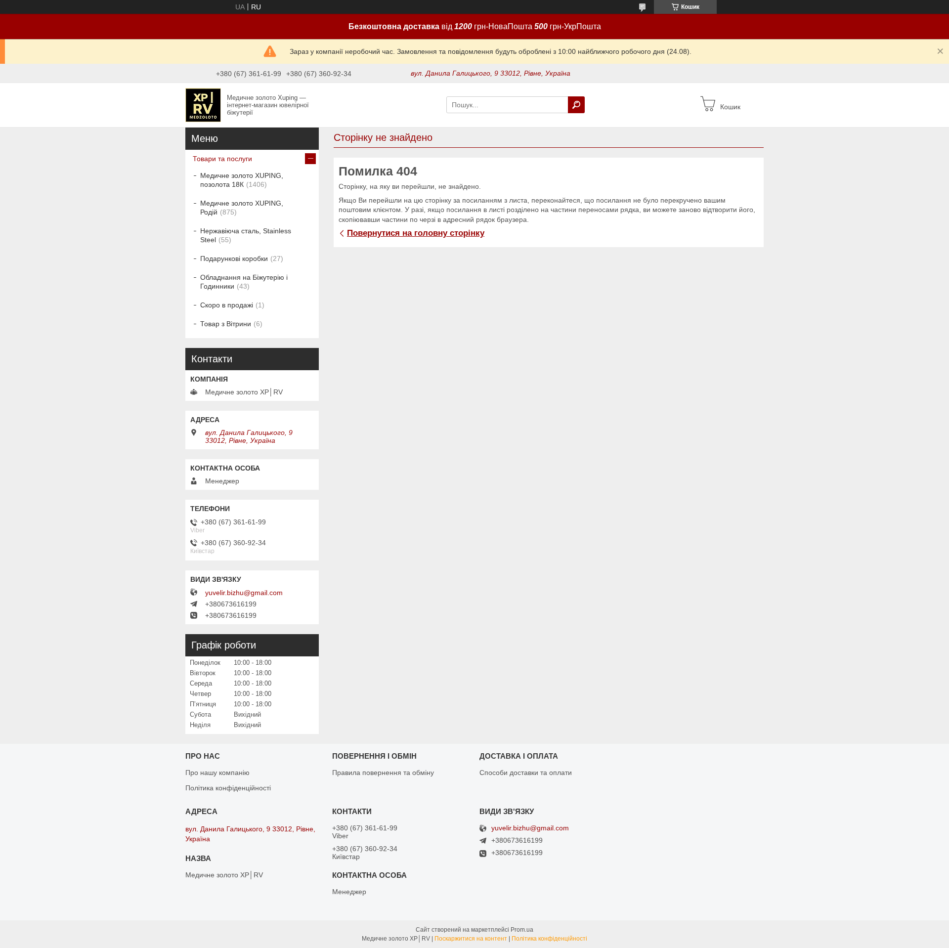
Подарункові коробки (234, 258)
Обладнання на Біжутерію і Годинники (244, 281)
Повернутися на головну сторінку (415, 233)
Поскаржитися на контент (470, 938)
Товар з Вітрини (225, 324)
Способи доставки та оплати (525, 772)
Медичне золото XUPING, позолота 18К (241, 180)
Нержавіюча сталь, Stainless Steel (245, 235)
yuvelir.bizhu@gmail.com (244, 593)
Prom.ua (522, 929)
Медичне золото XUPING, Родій (241, 207)
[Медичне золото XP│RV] (203, 104)
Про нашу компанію (217, 772)
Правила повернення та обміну (383, 772)
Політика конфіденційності (228, 788)
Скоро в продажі (226, 305)
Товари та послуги (222, 159)
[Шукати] (576, 104)
